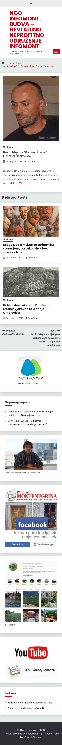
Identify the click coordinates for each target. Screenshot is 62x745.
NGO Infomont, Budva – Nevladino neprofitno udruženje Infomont (26, 29)
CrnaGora (31, 161)
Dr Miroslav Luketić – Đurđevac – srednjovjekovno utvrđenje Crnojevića (28, 309)
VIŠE (20, 182)
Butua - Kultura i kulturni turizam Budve (28, 708)
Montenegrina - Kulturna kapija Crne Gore (30, 702)
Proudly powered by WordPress (21, 733)
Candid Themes (32, 737)
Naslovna (8, 147)
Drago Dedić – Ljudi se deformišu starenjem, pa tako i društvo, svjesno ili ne (28, 248)
